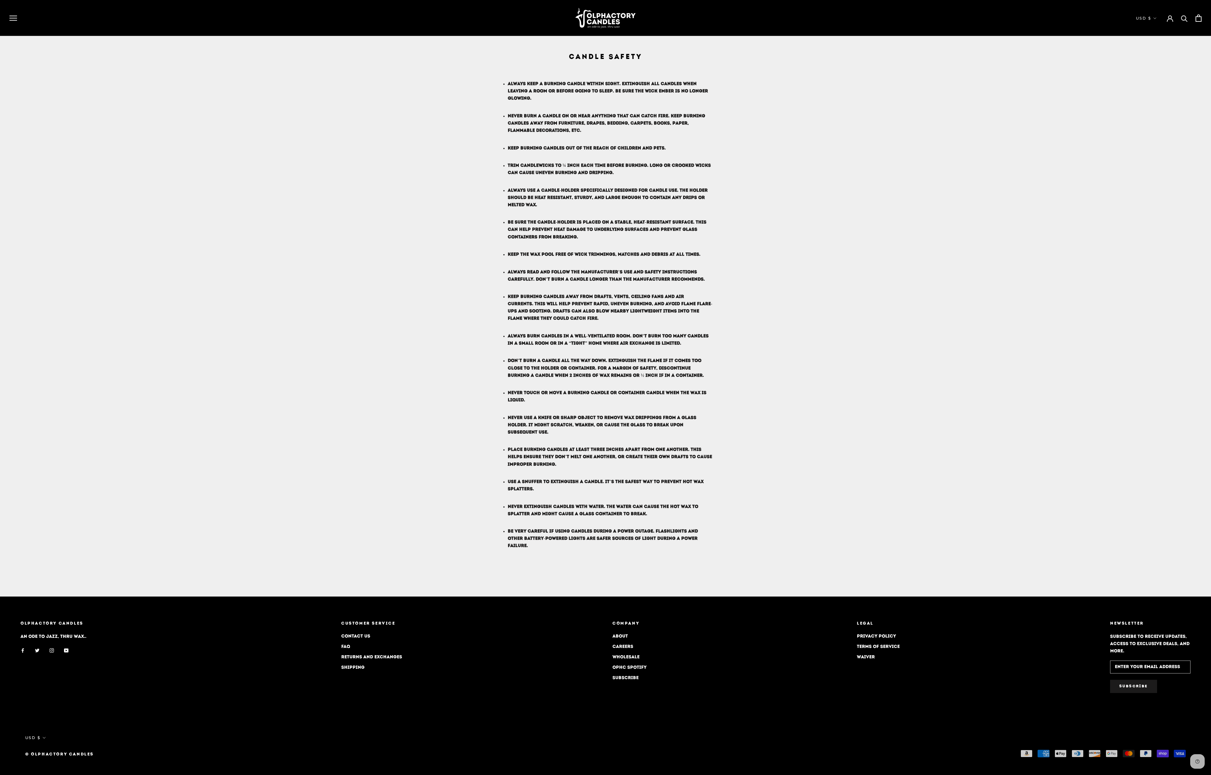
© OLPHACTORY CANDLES (59, 754)
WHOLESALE (626, 657)
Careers (622, 646)
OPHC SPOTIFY (629, 667)
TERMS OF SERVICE (878, 646)
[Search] (1184, 18)
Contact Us (355, 636)
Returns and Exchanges (371, 657)
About (620, 636)
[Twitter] (37, 650)
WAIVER (866, 657)
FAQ (345, 646)
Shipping (353, 667)
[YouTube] (66, 650)
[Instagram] (52, 650)
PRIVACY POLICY (876, 636)
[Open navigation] (13, 18)
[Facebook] (22, 650)
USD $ (1143, 18)
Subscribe (625, 678)
